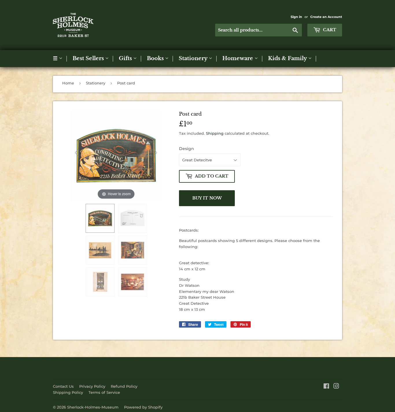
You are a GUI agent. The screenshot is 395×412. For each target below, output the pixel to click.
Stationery (194, 58)
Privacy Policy (92, 386)
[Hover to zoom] (116, 155)
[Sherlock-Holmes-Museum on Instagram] (336, 387)
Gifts (126, 58)
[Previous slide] (76, 152)
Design (186, 148)
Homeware (238, 58)
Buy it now (207, 198)
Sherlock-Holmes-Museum (93, 407)
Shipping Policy (68, 392)
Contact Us (63, 386)
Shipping (215, 133)
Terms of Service (104, 392)
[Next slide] (155, 152)
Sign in (296, 17)
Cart (329, 29)
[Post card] (100, 218)
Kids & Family (288, 58)
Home (68, 83)
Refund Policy (124, 386)
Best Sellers (89, 58)
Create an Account (326, 17)
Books (156, 58)
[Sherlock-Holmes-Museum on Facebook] (326, 387)
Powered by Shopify (143, 407)
